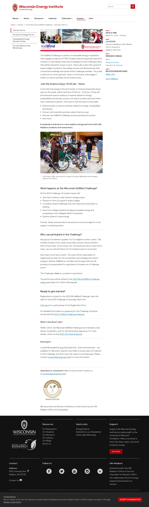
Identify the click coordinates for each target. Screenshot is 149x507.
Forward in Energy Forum (23, 34)
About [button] (15, 18)
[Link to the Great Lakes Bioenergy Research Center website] (24, 452)
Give (91, 18)
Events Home (19, 30)
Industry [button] (53, 18)
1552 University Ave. (18, 471)
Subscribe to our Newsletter (88, 432)
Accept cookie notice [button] (130, 500)
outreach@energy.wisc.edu (59, 357)
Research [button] (39, 18)
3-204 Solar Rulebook (72, 334)
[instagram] (87, 471)
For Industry (48, 438)
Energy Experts (83, 429)
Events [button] (80, 18)
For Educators (49, 435)
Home (13, 25)
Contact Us (14, 480)
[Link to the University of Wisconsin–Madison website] (24, 435)
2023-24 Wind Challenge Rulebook (69, 314)
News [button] (26, 18)
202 (61, 334)
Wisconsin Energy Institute (41, 6)
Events (20, 25)
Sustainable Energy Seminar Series (21, 40)
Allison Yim (110, 74)
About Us (47, 443)
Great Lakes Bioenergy (86, 435)
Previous (42, 163)
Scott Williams (112, 78)
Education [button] (67, 18)
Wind (107, 59)
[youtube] (74, 471)
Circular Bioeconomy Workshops (22, 46)
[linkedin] (100, 471)
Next (100, 163)
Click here (44, 305)
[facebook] (49, 471)
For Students (48, 432)
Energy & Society (112, 62)
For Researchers (50, 429)
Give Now (116, 451)
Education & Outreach (114, 65)
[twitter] (61, 471)
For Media (47, 440)
